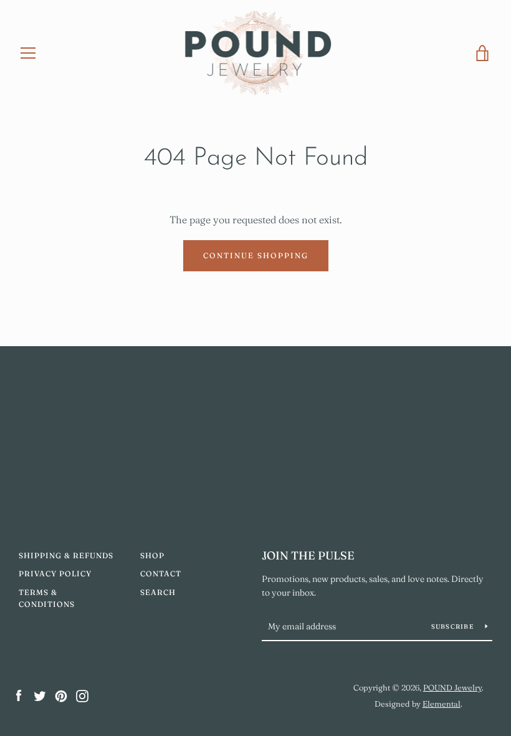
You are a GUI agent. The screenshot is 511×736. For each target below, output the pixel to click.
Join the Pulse (308, 555)
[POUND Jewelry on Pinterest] (61, 695)
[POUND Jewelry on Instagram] (82, 695)
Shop (152, 555)
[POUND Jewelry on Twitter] (40, 695)
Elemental (442, 704)
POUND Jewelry (452, 687)
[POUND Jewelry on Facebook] (18, 695)
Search (158, 592)
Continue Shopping (255, 255)
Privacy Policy (55, 573)
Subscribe (453, 626)
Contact (160, 573)
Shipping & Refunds (66, 555)
